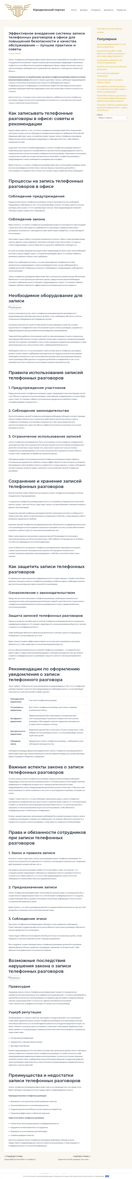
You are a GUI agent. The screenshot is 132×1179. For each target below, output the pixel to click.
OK (107, 1176)
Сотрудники (96, 10)
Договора (83, 10)
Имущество (121, 10)
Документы (108, 10)
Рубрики (100, 115)
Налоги (74, 10)
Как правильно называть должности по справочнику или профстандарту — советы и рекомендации (112, 89)
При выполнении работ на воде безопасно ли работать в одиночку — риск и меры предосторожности (111, 53)
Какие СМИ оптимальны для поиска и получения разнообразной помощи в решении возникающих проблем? (112, 98)
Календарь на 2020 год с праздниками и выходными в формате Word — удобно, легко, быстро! (112, 107)
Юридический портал (49, 9)
